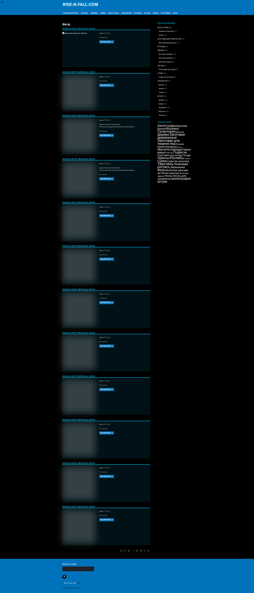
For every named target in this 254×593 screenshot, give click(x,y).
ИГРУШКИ (138, 13)
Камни (161, 104)
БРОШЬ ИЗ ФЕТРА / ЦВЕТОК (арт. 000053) (78, 29)
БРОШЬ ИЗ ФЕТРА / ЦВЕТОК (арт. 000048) (78, 246)
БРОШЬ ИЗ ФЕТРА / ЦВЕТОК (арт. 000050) (78, 159)
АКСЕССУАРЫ (113, 13)
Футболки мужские (166, 58)
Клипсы (161, 88)
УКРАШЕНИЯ (126, 13)
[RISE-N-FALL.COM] (80, 5)
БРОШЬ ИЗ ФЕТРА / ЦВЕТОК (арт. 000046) (78, 333)
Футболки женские (166, 54)
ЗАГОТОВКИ (166, 13)
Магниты (162, 111)
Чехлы (161, 35)
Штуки (162, 181)
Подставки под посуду (167, 69)
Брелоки (181, 125)
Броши (161, 85)
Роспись (177, 158)
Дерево (161, 100)
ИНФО (175, 13)
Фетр (161, 170)
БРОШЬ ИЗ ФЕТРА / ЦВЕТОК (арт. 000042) (78, 507)
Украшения (177, 167)
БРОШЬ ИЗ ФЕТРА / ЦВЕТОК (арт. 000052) (78, 72)
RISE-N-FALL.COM (70, 583)
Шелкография (181, 178)
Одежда (176, 149)
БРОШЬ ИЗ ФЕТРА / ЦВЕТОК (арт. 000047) (78, 289)
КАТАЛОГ (84, 13)
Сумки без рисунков (166, 77)
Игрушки (180, 144)
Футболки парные (165, 62)
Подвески (180, 152)
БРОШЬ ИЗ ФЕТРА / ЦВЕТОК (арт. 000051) (78, 115)
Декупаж (180, 132)
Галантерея (166, 131)
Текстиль (162, 115)
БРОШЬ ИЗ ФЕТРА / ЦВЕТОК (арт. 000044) (78, 420)
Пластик (169, 153)
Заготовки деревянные (167, 43)
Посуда (187, 155)
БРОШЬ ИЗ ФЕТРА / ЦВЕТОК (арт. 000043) (78, 463)
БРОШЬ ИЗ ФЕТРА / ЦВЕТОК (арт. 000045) (78, 376)
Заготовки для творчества (168, 142)
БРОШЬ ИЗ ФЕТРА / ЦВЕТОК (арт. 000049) (78, 202)
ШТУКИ (155, 13)
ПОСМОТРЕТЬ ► (106, 42)
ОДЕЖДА (94, 13)
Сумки (162, 161)
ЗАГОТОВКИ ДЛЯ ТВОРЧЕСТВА (169, 39)
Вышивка (172, 128)
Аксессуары (166, 125)
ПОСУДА (147, 13)
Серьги (161, 92)
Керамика (162, 108)
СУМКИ (103, 13)
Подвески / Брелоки (166, 31)
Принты (163, 158)
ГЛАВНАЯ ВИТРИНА (71, 13)
